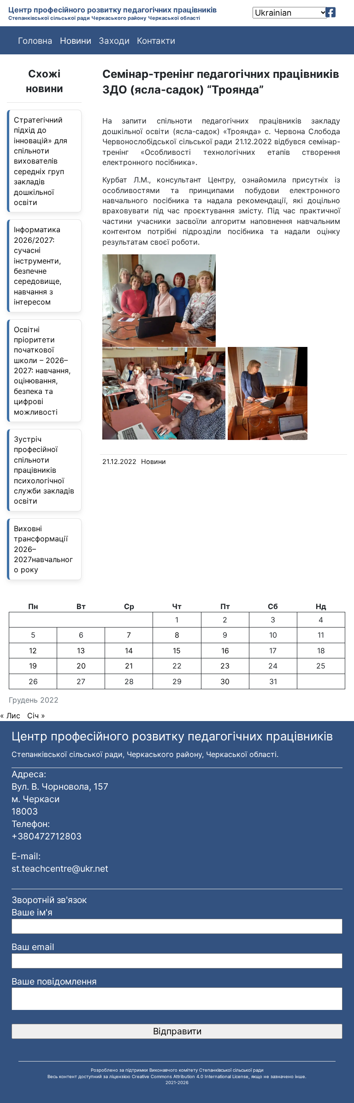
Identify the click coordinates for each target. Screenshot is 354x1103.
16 (225, 650)
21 (129, 665)
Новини (153, 461)
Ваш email (33, 946)
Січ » (36, 715)
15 (177, 650)
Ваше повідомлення (54, 981)
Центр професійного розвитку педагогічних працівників (112, 9)
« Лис (10, 715)
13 (81, 650)
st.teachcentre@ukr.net (60, 868)
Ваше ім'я (32, 912)
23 (225, 665)
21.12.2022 (119, 461)
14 (129, 650)
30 (225, 681)
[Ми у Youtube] (343, 12)
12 (33, 650)
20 (81, 665)
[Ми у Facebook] (330, 12)
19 (33, 665)
